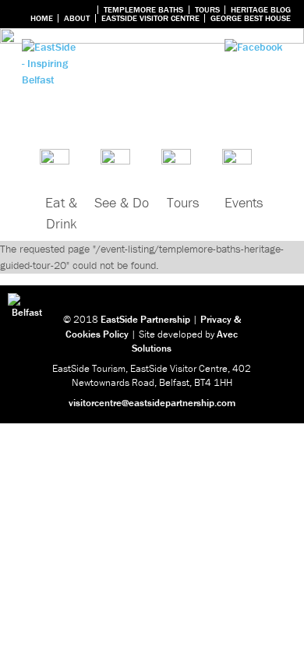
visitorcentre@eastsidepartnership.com (152, 402)
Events (243, 202)
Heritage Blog (261, 9)
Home (41, 18)
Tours (207, 9)
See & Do (121, 202)
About (77, 18)
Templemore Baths (143, 9)
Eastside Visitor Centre (150, 18)
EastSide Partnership (145, 319)
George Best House (250, 18)
